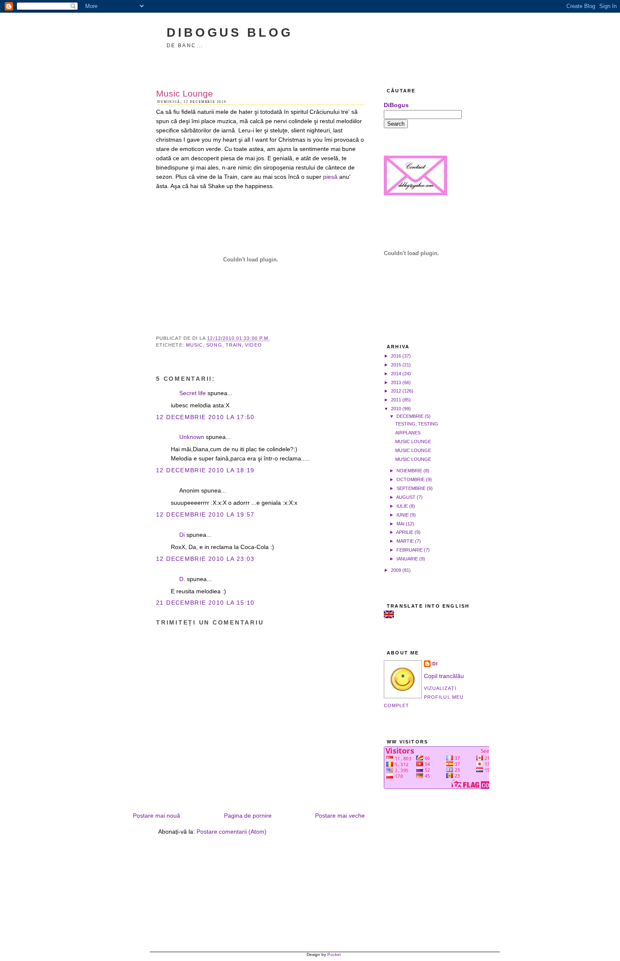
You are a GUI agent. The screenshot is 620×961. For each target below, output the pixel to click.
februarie (409, 549)
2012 (396, 390)
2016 (396, 355)
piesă (330, 177)
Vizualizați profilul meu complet (424, 697)
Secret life (192, 393)
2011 (396, 399)
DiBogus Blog (230, 32)
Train (234, 344)
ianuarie (407, 558)
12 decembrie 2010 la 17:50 (205, 417)
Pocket (334, 954)
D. (182, 579)
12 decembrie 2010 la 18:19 (205, 470)
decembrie (409, 416)
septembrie (411, 488)
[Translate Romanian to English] (389, 616)
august (405, 497)
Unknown (191, 437)
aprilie (404, 532)
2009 (396, 570)
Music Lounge (184, 93)
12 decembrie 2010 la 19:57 (205, 514)
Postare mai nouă (156, 816)
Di (182, 535)
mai (400, 523)
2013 (396, 382)
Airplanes (408, 432)
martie (405, 541)
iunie (402, 514)
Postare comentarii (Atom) (232, 832)
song (214, 344)
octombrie (410, 479)
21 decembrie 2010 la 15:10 (205, 603)
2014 (396, 373)
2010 (396, 408)
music (194, 344)
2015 (396, 364)
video (253, 344)
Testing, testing (416, 423)
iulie (402, 506)
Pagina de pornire (248, 816)
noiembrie (409, 470)
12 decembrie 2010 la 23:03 (205, 559)
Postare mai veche (340, 816)
